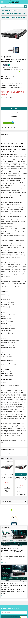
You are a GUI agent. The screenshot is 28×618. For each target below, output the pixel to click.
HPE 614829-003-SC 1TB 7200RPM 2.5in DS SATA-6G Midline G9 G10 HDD (7, 476)
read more (3, 562)
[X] (11, 127)
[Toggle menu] (2, 2)
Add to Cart (21, 474)
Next (26, 478)
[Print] (8, 127)
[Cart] (26, 2)
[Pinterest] (14, 127)
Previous (1, 478)
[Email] (5, 127)
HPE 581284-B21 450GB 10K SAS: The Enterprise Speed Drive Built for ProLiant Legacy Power (14, 585)
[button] (14, 116)
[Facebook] (2, 127)
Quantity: (4, 101)
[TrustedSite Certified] (14, 70)
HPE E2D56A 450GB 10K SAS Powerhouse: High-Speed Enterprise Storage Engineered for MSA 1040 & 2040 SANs (12, 550)
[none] (14, 33)
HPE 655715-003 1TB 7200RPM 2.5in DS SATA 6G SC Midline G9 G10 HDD (21, 479)
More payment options (14, 112)
